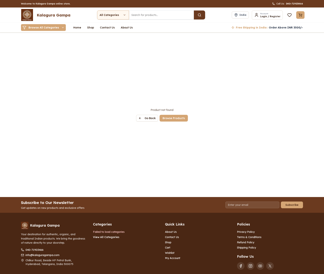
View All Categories (106, 237)
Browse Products (174, 118)
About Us (171, 232)
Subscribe (291, 205)
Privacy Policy (246, 232)
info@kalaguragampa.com (42, 255)
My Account (172, 258)
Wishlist (169, 253)
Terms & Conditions (249, 237)
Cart (167, 247)
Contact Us (172, 237)
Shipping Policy (246, 247)
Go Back (150, 118)
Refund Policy (245, 242)
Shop (168, 242)
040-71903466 (35, 250)
